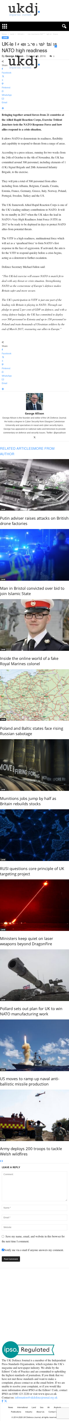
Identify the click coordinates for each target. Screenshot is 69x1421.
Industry (28, 1411)
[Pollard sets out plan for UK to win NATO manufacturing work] (34, 975)
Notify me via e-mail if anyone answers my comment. (34, 1250)
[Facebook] (3, 1401)
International (22, 1407)
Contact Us (53, 1411)
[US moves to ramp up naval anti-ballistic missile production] (34, 1045)
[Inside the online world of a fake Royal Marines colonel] (34, 625)
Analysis (57, 1407)
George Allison (34, 413)
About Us (40, 1411)
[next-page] (2, 1161)
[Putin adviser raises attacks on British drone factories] (34, 485)
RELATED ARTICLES (16, 448)
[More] (34, 108)
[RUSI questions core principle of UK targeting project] (34, 835)
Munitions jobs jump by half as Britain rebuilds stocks (28, 801)
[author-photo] (34, 401)
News (10, 1407)
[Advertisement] (34, 1304)
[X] (34, 437)
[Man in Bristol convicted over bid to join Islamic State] (34, 555)
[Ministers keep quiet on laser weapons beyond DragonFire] (34, 905)
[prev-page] (1, 1161)
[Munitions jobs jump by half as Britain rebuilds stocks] (34, 765)
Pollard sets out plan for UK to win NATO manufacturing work (31, 1011)
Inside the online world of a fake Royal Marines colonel (29, 661)
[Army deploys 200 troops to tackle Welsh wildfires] (34, 1115)
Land (3, 509)
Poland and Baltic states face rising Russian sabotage (31, 731)
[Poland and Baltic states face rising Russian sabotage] (34, 695)
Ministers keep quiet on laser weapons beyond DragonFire (26, 941)
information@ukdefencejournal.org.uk (36, 1397)
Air (48, 1407)
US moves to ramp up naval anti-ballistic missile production (29, 1081)
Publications (16, 1411)
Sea (41, 1407)
